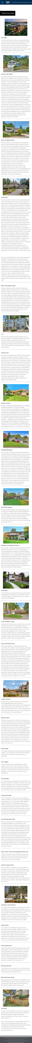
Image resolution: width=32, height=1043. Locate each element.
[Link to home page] (8, 2)
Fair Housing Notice (22, 1040)
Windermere (25, 1037)
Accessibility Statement (11, 1040)
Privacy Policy (20, 1039)
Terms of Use (12, 1039)
